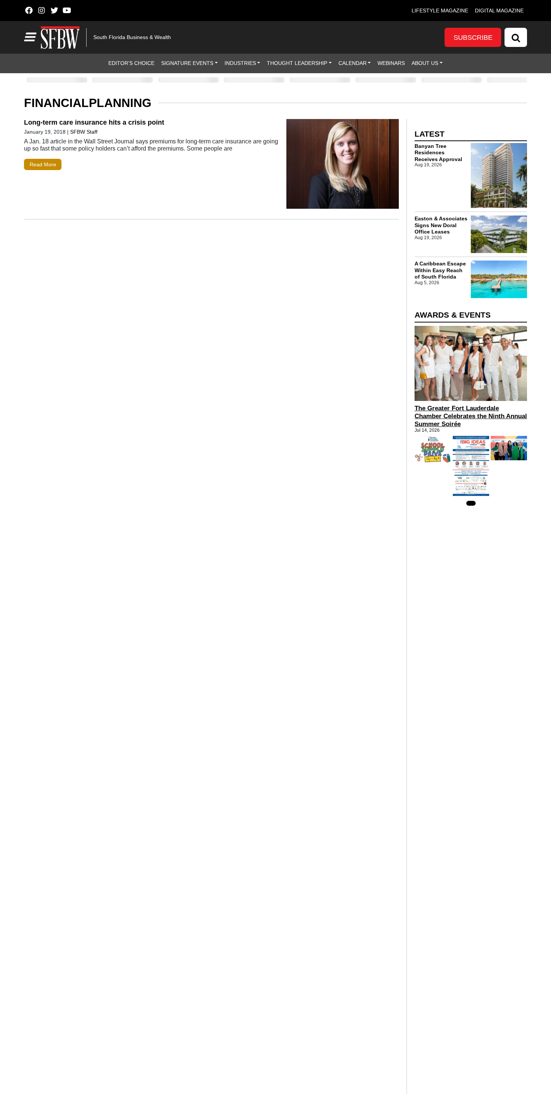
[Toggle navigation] (29, 37)
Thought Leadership (297, 63)
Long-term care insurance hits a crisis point (94, 122)
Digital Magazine (499, 10)
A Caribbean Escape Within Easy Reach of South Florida (440, 270)
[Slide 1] (471, 503)
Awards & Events (453, 314)
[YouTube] (67, 10)
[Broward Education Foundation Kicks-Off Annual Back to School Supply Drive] (433, 449)
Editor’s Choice (131, 63)
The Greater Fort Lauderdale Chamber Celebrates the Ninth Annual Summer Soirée (471, 416)
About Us (425, 63)
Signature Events (187, 63)
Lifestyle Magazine (440, 10)
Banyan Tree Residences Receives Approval (438, 152)
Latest (430, 134)
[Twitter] (54, 10)
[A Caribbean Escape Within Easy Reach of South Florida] (499, 279)
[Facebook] (28, 10)
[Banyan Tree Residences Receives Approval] (499, 175)
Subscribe (473, 37)
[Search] (516, 37)
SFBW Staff (83, 132)
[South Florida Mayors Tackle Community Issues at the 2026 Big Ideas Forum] (471, 466)
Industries (240, 63)
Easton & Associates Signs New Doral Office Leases (441, 225)
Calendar (352, 63)
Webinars (391, 63)
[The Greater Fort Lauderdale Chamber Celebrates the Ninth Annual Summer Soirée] (471, 363)
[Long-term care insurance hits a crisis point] (342, 165)
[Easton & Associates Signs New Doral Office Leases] (499, 234)
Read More (43, 164)
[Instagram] (41, 10)
